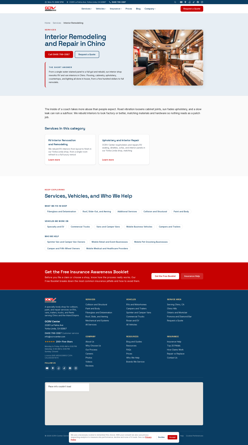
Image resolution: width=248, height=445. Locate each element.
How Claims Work (175, 349)
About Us (90, 341)
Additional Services (127, 211)
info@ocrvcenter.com (55, 336)
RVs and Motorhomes (136, 304)
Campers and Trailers (169, 226)
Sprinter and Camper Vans (138, 312)
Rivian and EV (132, 320)
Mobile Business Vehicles (139, 226)
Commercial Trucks (80, 226)
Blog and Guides (134, 341)
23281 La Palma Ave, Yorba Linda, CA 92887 (87, 2)
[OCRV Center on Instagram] (202, 2)
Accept (172, 437)
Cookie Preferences (194, 436)
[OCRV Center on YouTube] (181, 2)
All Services (91, 324)
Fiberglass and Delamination (61, 211)
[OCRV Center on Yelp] (189, 2)
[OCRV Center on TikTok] (193, 2)
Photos (89, 357)
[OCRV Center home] (50, 8)
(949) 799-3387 (119, 2)
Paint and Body (181, 211)
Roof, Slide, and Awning (97, 316)
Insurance (116, 8)
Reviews (90, 365)
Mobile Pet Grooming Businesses (151, 242)
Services (87, 8)
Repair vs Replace (175, 353)
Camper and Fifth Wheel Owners (63, 248)
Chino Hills (172, 308)
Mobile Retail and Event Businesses (110, 242)
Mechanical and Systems (97, 320)
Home (47, 23)
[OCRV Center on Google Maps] (185, 2)
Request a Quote (191, 8)
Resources (131, 345)
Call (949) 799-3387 (59, 54)
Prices (129, 8)
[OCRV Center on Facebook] (198, 2)
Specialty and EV (55, 226)
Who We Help (133, 357)
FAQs (128, 349)
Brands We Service (135, 361)
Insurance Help (192, 276)
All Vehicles (131, 324)
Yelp (182, 436)
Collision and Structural (155, 211)
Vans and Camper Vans (108, 226)
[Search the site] (175, 2)
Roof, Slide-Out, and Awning (97, 211)
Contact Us (172, 357)
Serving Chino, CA (175, 304)
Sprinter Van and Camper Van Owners (66, 242)
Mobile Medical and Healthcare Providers (107, 248)
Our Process (91, 349)
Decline (161, 437)
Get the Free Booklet (165, 276)
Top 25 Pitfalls (173, 345)
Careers (89, 353)
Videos (89, 361)
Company (150, 8)
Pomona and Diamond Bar (179, 316)
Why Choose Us (93, 345)
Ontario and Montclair (177, 312)
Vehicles (101, 8)
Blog (138, 8)
